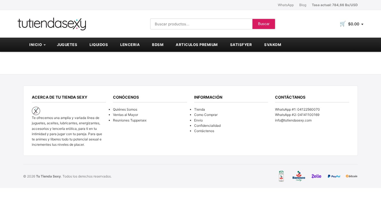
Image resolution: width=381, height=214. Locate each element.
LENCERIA (130, 44)
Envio (198, 120)
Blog (302, 5)
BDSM (157, 44)
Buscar (263, 24)
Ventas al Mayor (125, 115)
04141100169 (308, 115)
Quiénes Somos (125, 109)
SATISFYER (241, 44)
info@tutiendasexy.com (293, 120)
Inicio (35, 44)
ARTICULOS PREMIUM (197, 44)
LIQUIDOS (99, 44)
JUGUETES (67, 44)
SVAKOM (272, 44)
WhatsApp (286, 5)
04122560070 (308, 109)
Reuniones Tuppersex (129, 120)
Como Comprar (206, 115)
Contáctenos (204, 131)
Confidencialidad (207, 125)
